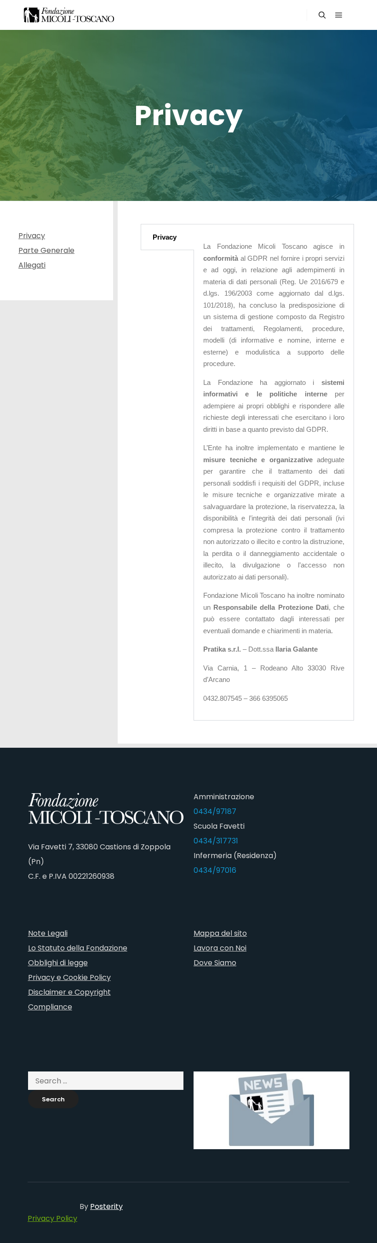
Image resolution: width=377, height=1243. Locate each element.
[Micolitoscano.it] (69, 15)
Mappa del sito (220, 933)
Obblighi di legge (58, 962)
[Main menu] (339, 15)
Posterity (106, 1206)
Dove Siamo (215, 962)
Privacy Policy (52, 1218)
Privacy (31, 235)
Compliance (50, 1007)
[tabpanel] (274, 472)
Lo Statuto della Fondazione (77, 948)
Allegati (32, 265)
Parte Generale (46, 250)
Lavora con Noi (220, 948)
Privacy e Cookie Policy (69, 977)
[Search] (322, 15)
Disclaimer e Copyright (69, 992)
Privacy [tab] (165, 237)
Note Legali (48, 933)
